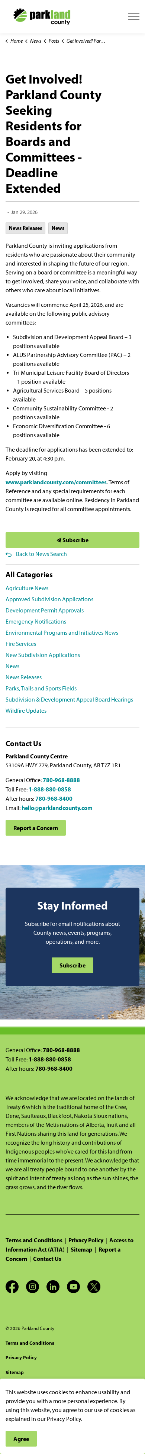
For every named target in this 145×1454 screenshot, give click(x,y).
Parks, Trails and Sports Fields (41, 688)
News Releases (25, 228)
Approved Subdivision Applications (49, 599)
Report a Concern (35, 828)
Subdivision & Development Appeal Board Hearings (69, 699)
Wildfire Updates (26, 710)
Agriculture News (27, 588)
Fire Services (21, 643)
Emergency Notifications (36, 621)
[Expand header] (134, 16)
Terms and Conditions (34, 1240)
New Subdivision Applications (43, 654)
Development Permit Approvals (45, 610)
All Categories (29, 574)
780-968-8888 (61, 780)
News (58, 228)
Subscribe (74, 540)
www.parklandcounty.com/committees (56, 482)
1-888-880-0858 (50, 789)
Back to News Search (41, 553)
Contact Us (47, 1258)
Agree (21, 1438)
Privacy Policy (85, 1240)
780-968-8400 (53, 798)
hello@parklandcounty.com (57, 807)
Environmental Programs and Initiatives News (62, 632)
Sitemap (82, 1249)
